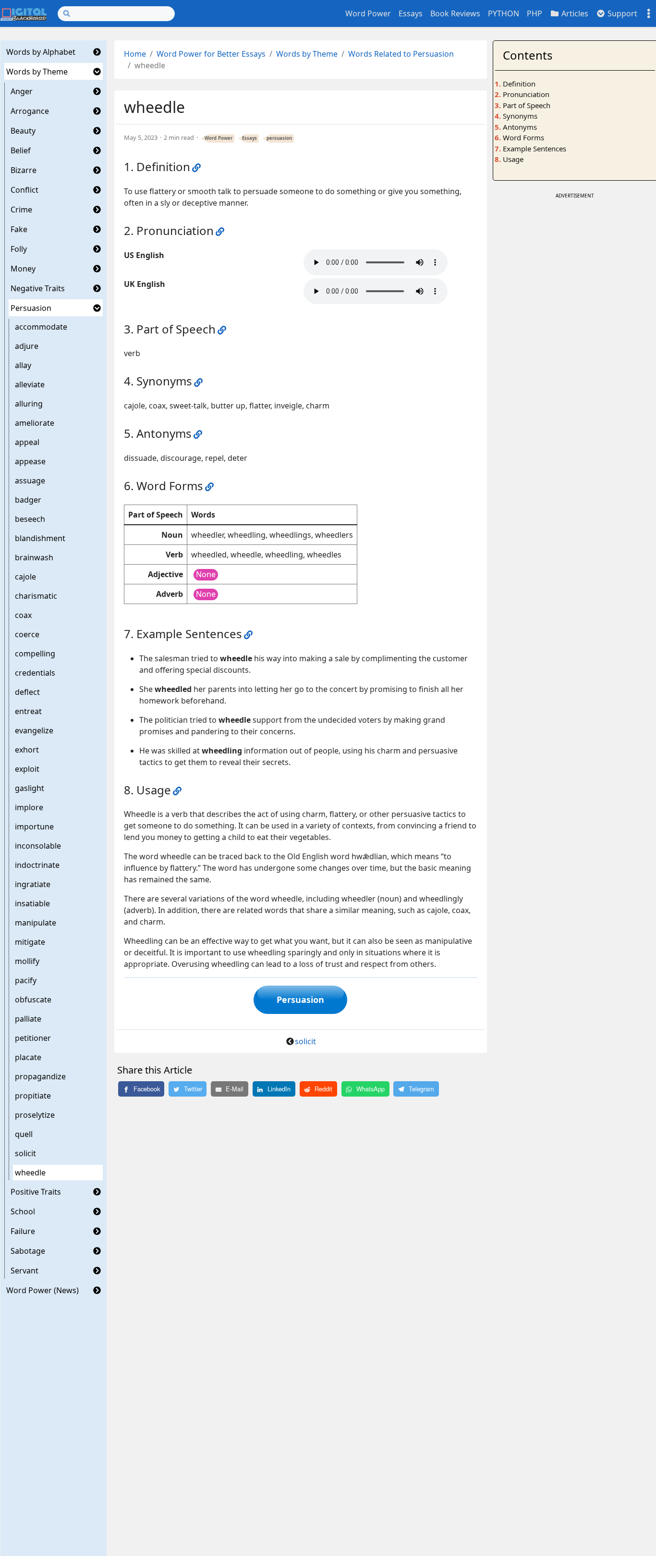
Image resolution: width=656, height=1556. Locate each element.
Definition (519, 83)
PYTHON (503, 13)
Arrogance (30, 111)
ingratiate (32, 884)
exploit (27, 769)
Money (23, 268)
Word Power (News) (42, 1290)
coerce (27, 634)
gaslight (29, 788)
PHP (534, 13)
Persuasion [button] (300, 999)
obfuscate (33, 999)
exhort (27, 749)
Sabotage (28, 1251)
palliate (28, 1018)
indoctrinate (37, 865)
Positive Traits (36, 1191)
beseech (30, 519)
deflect (27, 692)
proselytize (35, 1115)
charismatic (36, 596)
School (23, 1211)
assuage (30, 480)
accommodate (41, 326)
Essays (411, 13)
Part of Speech (526, 105)
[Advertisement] (575, 261)
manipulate (35, 922)
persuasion (279, 138)
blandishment (40, 538)
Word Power (368, 13)
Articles (573, 13)
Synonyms (520, 116)
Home (135, 54)
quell (24, 1134)
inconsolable (38, 845)
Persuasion (31, 308)
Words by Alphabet (40, 52)
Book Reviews (455, 13)
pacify (25, 980)
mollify (27, 961)
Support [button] (621, 13)
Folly (19, 249)
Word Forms (523, 137)
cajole (25, 576)
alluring (29, 403)
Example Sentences (534, 148)
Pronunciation (526, 94)
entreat (28, 711)
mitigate (30, 942)
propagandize (40, 1076)
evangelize (34, 730)
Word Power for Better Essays (211, 54)
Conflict (24, 190)
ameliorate (34, 423)
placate (28, 1057)
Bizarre (23, 170)
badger (28, 499)
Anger (22, 91)
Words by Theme (37, 71)
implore (29, 807)
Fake (19, 229)
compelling (35, 653)
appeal (27, 442)
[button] (97, 52)
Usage (513, 159)
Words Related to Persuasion (401, 54)
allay (23, 365)
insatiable (32, 903)
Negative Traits (38, 288)
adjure (26, 346)
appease (30, 461)
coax (23, 615)
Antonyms (520, 127)
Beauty (23, 130)
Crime (21, 209)
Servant (24, 1270)
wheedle (30, 1172)
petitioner (33, 1038)
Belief (21, 150)
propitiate (33, 1095)
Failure (23, 1231)
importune (34, 826)
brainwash (34, 557)
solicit (25, 1153)
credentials (35, 672)
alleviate (30, 384)
